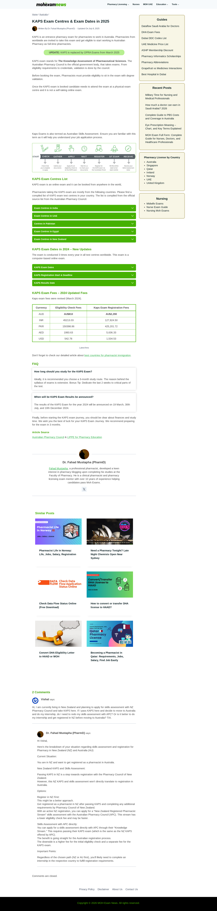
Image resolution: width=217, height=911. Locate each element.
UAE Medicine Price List (155, 44)
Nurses (136, 4)
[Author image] (34, 28)
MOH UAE (148, 4)
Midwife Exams (155, 203)
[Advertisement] (84, 113)
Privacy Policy (87, 889)
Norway (151, 176)
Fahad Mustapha (58, 468)
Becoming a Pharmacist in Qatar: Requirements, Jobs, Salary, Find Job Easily (107, 656)
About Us (117, 889)
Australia (151, 162)
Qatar (150, 169)
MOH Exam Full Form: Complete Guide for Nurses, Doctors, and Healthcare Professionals (163, 138)
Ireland (150, 172)
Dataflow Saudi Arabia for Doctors (160, 26)
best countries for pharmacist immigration (107, 355)
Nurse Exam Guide (157, 207)
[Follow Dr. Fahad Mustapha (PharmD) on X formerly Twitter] (84, 489)
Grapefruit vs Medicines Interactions (162, 68)
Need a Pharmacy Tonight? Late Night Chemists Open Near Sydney (110, 554)
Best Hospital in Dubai (154, 74)
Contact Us (131, 889)
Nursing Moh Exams (158, 210)
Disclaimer (103, 889)
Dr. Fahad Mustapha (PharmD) (61, 28)
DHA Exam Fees (151, 32)
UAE (149, 179)
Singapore (152, 165)
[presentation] (58, 532)
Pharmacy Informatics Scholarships (161, 56)
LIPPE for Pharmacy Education (84, 437)
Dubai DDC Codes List (154, 38)
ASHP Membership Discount (157, 50)
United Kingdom (155, 183)
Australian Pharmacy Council (48, 437)
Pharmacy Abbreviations (155, 62)
